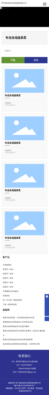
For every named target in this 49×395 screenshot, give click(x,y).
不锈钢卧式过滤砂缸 (11, 291)
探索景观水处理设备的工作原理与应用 (18, 322)
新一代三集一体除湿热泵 (12, 300)
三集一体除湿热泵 (10, 304)
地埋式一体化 (8, 269)
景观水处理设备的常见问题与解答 (16, 326)
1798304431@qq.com (26, 372)
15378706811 (26, 365)
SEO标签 (30, 388)
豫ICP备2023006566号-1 (24, 385)
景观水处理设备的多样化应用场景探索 (18, 339)
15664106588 (24, 368)
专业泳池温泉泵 (13, 95)
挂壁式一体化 (8, 278)
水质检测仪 (7, 265)
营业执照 (39, 388)
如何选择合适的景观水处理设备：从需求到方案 (21, 344)
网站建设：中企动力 (14, 388)
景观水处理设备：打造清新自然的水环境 (18, 317)
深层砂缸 (6, 295)
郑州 (24, 388)
